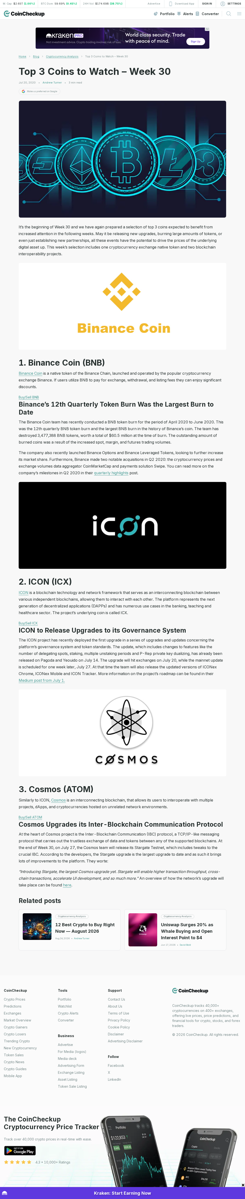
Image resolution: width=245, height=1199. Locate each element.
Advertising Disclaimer (125, 1041)
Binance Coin (30, 373)
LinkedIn (114, 1079)
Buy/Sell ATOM (30, 817)
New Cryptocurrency (20, 1048)
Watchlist (65, 1006)
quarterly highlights (111, 472)
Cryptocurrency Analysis (62, 56)
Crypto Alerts (68, 1013)
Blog (36, 56)
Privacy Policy (119, 1020)
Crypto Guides (15, 1069)
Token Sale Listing (72, 1086)
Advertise (65, 1045)
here (67, 885)
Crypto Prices (14, 999)
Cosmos (58, 800)
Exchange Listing (71, 1072)
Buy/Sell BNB (29, 397)
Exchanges (12, 1013)
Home (22, 56)
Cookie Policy (119, 1027)
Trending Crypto (17, 1041)
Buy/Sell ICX (28, 623)
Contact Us (116, 999)
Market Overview (17, 1020)
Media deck (67, 1059)
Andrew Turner (52, 82)
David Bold (185, 945)
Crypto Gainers (16, 1027)
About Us (115, 1006)
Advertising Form (71, 1065)
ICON (23, 592)
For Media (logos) (72, 1052)
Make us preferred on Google (42, 91)
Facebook (116, 1065)
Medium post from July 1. (42, 680)
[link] (106, 56)
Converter (66, 1020)
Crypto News (14, 1062)
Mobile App (13, 1076)
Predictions (13, 1006)
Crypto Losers (15, 1034)
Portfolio (64, 999)
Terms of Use (118, 1013)
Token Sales (14, 1055)
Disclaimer (116, 1034)
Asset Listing (67, 1079)
